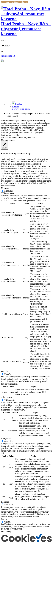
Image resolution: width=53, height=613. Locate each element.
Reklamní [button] (5, 502)
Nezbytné (8, 191)
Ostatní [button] (4, 519)
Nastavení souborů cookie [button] (12, 137)
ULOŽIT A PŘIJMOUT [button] (11, 529)
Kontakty (16, 106)
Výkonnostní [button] (6, 397)
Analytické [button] (5, 438)
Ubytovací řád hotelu (21, 109)
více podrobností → (9, 56)
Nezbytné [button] (5, 188)
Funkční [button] (4, 371)
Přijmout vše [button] (29, 137)
